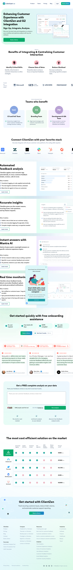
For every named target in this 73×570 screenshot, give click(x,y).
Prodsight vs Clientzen (25, 536)
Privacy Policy (6, 565)
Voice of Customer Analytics (43, 549)
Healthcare (62, 536)
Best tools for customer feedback (44, 531)
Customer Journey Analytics (43, 558)
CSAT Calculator (7, 549)
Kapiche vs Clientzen (25, 538)
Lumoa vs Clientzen (25, 543)
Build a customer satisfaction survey (45, 536)
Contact (5, 536)
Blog (4, 533)
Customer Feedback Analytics (44, 553)
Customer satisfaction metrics (43, 533)
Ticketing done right (41, 529)
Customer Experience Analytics (44, 546)
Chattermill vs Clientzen (26, 529)
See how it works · (44, 333)
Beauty (61, 538)
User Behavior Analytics (42, 551)
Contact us (40, 407)
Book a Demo (26, 333)
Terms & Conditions (16, 565)
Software (62, 531)
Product (5, 529)
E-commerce (63, 529)
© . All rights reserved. (60, 565)
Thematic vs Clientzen (25, 531)
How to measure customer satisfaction (46, 538)
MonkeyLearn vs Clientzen (26, 533)
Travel (61, 541)
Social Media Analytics (42, 556)
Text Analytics (39, 544)
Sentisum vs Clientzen (25, 541)
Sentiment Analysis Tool (9, 544)
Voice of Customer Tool (9, 546)
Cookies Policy (25, 565)
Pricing (5, 531)
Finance (62, 533)
